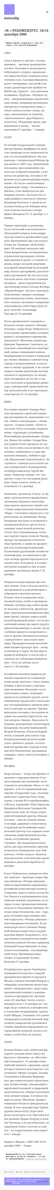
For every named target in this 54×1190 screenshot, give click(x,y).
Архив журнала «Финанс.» (36, 1172)
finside (20, 1172)
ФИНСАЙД (11, 18)
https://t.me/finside (36, 1159)
